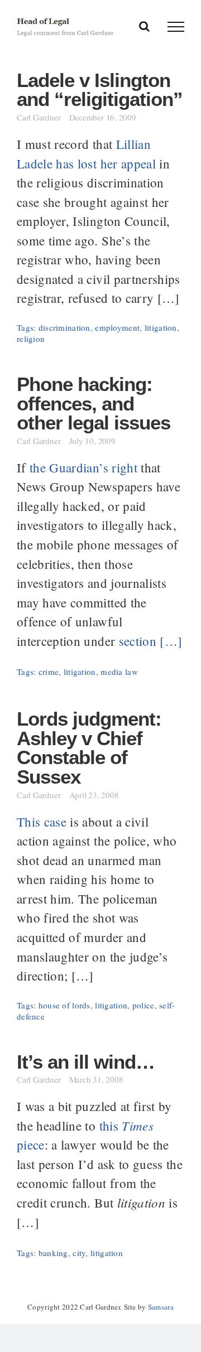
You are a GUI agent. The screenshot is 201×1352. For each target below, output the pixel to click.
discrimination (64, 327)
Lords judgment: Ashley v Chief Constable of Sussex (89, 748)
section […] (151, 640)
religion (31, 338)
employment (117, 327)
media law (119, 671)
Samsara (161, 1307)
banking (53, 1252)
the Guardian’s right (83, 467)
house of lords (64, 1005)
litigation (161, 327)
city (79, 1252)
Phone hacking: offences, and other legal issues (93, 403)
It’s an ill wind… (86, 1062)
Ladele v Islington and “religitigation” (100, 90)
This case (41, 821)
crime (49, 671)
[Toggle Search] (144, 26)
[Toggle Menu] (176, 27)
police (143, 1005)
